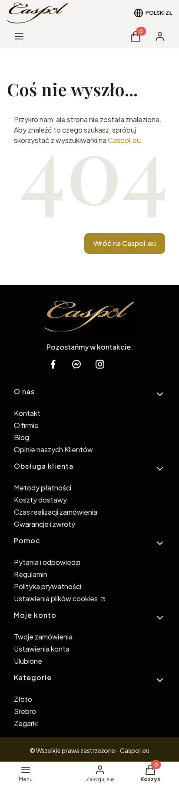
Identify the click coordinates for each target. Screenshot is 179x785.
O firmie (26, 425)
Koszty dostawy (40, 499)
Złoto (23, 699)
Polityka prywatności (47, 586)
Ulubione (28, 660)
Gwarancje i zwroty (44, 524)
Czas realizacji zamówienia (55, 511)
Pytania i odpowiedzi (47, 562)
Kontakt (27, 413)
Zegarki (26, 723)
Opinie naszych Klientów (53, 449)
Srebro (25, 711)
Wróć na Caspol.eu (124, 243)
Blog (21, 437)
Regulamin (30, 574)
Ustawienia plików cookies (56, 598)
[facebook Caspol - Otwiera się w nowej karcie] (53, 364)
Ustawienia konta (42, 648)
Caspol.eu (124, 140)
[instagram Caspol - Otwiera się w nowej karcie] (99, 364)
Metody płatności (42, 487)
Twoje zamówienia (43, 636)
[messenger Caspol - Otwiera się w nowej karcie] (76, 364)
